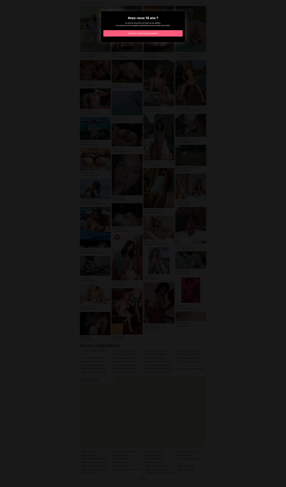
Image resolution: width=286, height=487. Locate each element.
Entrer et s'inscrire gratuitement (143, 33)
